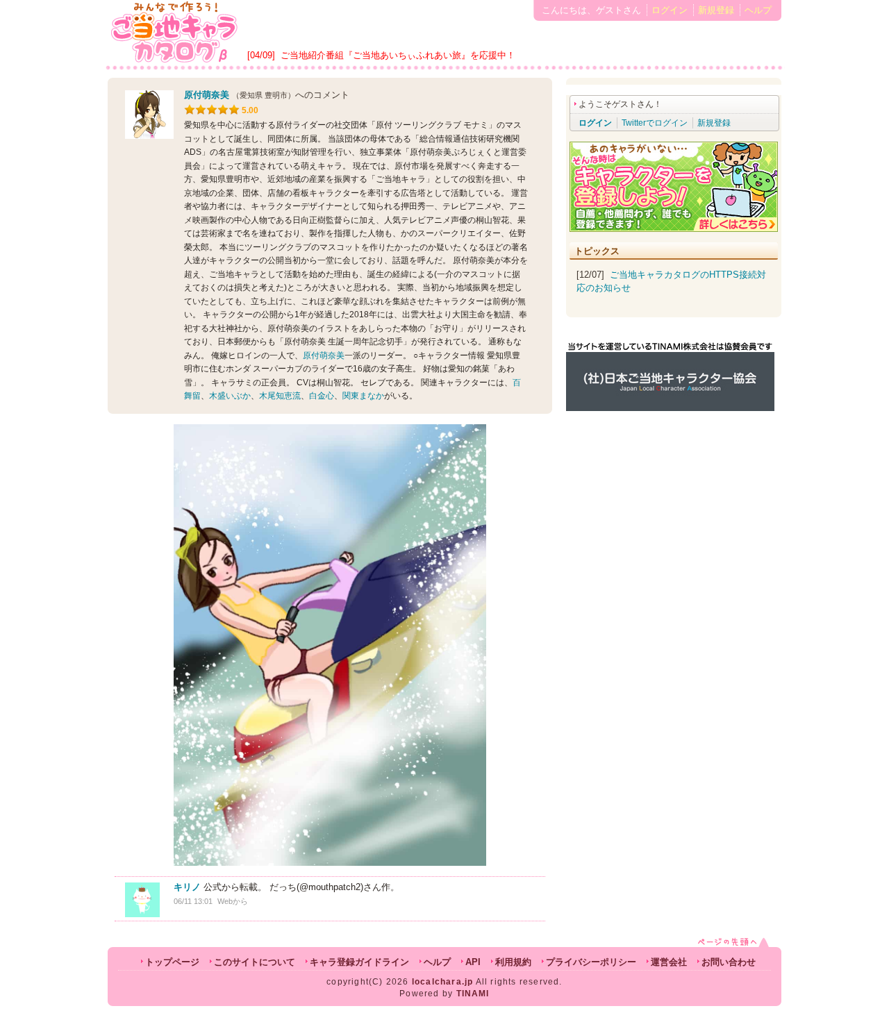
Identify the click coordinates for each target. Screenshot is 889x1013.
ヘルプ (758, 10)
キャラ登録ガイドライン (359, 962)
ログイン (669, 10)
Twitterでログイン (655, 123)
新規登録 (716, 10)
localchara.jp (443, 982)
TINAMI (473, 993)
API (473, 962)
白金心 (321, 396)
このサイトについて (254, 962)
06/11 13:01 (193, 901)
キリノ (187, 887)
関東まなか (363, 396)
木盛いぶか (230, 396)
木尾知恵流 (280, 396)
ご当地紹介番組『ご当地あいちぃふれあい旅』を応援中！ (398, 55)
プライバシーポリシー (591, 962)
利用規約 (513, 962)
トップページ (172, 962)
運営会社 (669, 962)
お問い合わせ (728, 962)
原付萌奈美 (206, 95)
